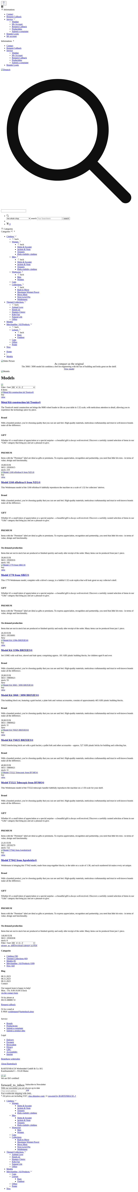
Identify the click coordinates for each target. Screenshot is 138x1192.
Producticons (12, 1026)
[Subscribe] (28, 1091)
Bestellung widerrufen (10, 1059)
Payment (10, 1042)
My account (11, 36)
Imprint (9, 1054)
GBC (8, 1049)
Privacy (9, 1047)
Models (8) (11, 961)
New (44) (10, 966)
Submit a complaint (14, 1028)
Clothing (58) (12, 956)
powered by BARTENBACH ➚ (62, 1096)
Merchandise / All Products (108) (20, 963)
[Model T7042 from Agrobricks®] (16, 850)
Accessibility (11, 1052)
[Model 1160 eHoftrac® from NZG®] (17, 472)
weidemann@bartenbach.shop (21, 1011)
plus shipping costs (36, 1096)
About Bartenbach (9, 1064)
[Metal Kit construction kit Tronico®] (17, 392)
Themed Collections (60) (17, 958)
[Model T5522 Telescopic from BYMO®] (19, 772)
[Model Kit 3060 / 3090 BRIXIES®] (17, 685)
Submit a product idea (15, 1030)
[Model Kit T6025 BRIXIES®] (15, 730)
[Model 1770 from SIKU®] (13, 565)
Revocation (11, 1044)
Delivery (10, 1040)
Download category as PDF (19, 945)
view (3, 397)
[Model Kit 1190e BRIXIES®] (14, 640)
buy (2, 394)
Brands (9, 1023)
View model (69, 369)
